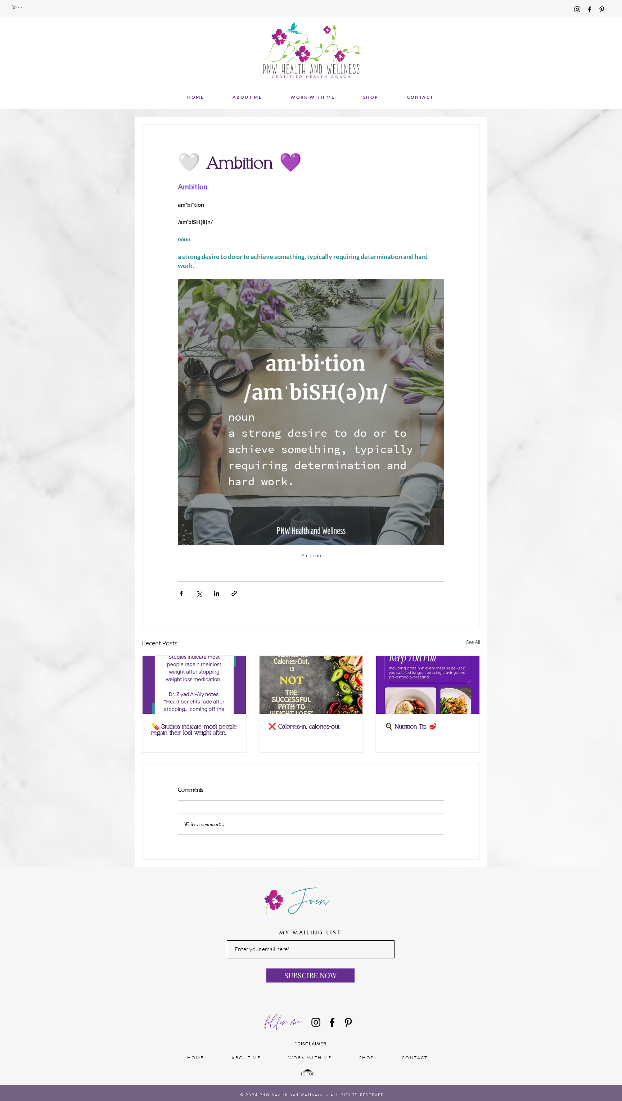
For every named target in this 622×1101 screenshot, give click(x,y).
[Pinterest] (602, 9)
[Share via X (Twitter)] (198, 593)
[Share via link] (234, 593)
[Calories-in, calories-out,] (311, 685)
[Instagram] (577, 9)
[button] (18, 7)
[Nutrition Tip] (427, 685)
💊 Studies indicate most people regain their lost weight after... (194, 730)
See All (473, 642)
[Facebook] (590, 9)
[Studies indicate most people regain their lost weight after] (194, 685)
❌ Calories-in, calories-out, (304, 727)
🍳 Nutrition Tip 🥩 (411, 727)
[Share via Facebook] (181, 593)
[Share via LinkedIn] (216, 593)
